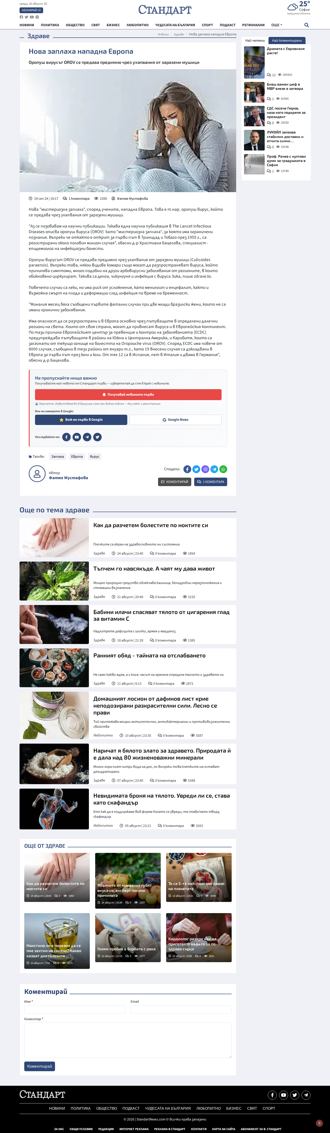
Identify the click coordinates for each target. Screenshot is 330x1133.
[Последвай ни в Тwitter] (294, 1095)
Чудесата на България (168, 1108)
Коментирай (177, 481)
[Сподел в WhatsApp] (223, 469)
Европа (77, 456)
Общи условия (81, 1129)
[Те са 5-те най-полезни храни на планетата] (199, 877)
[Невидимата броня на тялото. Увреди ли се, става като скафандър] (54, 809)
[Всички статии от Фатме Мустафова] (37, 473)
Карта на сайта (223, 1129)
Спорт (269, 1108)
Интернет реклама (134, 1129)
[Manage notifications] (319, 1123)
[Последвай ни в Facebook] (272, 1095)
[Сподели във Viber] (205, 469)
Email (135, 1001)
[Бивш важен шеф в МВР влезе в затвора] (254, 92)
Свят (252, 1108)
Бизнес (234, 1108)
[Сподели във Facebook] (187, 469)
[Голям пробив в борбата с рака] (128, 937)
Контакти (199, 1129)
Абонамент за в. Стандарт (261, 1129)
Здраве (179, 34)
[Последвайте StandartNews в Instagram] (26, 17)
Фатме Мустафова (132, 198)
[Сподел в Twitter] (196, 469)
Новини (163, 34)
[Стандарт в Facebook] (66, 437)
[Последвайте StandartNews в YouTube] (32, 17)
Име (28, 1001)
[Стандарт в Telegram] (87, 437)
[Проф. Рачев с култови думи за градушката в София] (254, 164)
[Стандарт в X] (97, 437)
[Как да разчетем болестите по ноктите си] (54, 537)
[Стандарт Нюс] (42, 1098)
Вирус (94, 456)
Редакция (106, 1129)
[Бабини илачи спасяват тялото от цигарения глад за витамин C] (54, 624)
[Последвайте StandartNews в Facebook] (21, 17)
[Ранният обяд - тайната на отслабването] (54, 667)
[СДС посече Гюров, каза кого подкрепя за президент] (254, 116)
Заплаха (57, 456)
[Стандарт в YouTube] (77, 437)
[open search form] (306, 25)
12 (274, 75)
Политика (81, 1108)
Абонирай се (31, 10)
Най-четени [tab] (255, 40)
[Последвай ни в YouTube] (283, 1095)
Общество (106, 1108)
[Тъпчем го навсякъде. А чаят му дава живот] (54, 581)
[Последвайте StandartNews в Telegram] (37, 17)
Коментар (33, 1019)
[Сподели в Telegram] (214, 469)
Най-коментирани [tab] (287, 40)
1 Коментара (213, 481)
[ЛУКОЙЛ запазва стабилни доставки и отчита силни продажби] (254, 140)
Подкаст (131, 1108)
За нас (59, 1129)
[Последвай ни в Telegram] (305, 1095)
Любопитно (103, 735)
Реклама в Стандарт (169, 1129)
